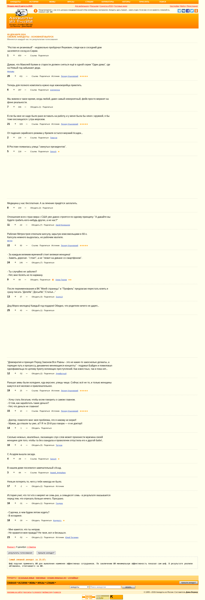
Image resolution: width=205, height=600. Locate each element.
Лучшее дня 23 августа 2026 (19, 6)
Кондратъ (57, 520)
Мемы (52, 2)
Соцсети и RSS (106, 6)
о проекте (37, 592)
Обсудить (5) (37, 445)
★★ (70, 280)
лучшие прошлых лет (56, 578)
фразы (41, 583)
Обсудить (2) (35, 208)
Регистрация (192, 6)
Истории (33, 2)
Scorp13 (59, 297)
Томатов (53, 138)
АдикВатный (61, 374)
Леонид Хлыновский (69, 76)
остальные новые (26, 578)
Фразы (70, 2)
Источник (55, 76)
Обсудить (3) (37, 297)
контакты (28, 592)
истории (22, 583)
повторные (41, 578)
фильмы (10, 71)
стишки (50, 583)
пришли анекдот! (188, 583)
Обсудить (34, 280)
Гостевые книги (120, 6)
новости (57, 592)
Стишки (89, 2)
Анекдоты (15, 2)
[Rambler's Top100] (88, 597)
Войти (183, 6)
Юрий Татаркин (71, 537)
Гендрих (59, 503)
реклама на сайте (14, 592)
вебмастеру (48, 592)
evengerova (55, 90)
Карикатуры (108, 2)
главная (11, 583)
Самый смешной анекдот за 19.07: (27, 559)
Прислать (144, 2)
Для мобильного (82, 6)
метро (9, 241)
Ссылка (33, 56)
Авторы (126, 2)
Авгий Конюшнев (63, 225)
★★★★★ (84, 76)
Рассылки (94, 6)
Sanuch (53, 152)
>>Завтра (31, 547)
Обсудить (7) (37, 225)
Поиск (163, 2)
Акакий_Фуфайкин (58, 473)
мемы (32, 583)
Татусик (59, 445)
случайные (73, 578)
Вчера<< (11, 547)
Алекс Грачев (61, 280)
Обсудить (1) (35, 107)
